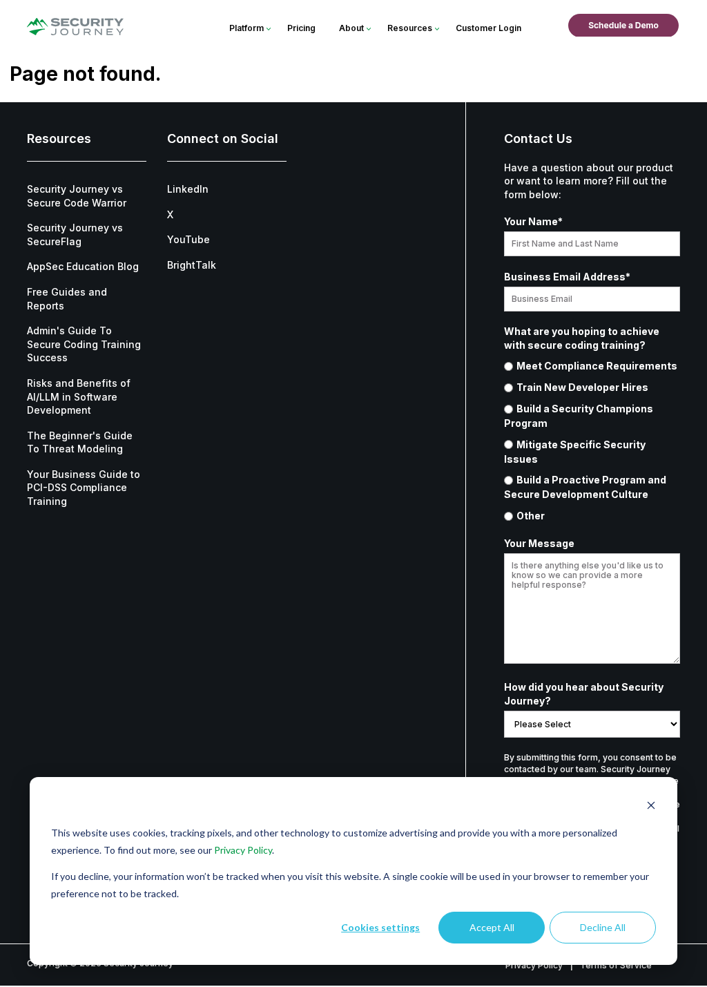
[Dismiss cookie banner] (651, 807)
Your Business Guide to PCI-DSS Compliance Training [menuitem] (83, 487)
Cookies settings (380, 927)
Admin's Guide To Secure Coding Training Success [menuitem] (84, 344)
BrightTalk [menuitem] (191, 265)
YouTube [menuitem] (188, 239)
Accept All (491, 927)
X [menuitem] (170, 214)
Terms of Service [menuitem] (616, 965)
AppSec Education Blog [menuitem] (83, 266)
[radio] (592, 365)
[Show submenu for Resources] (436, 29)
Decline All (603, 927)
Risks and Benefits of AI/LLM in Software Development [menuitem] (78, 396)
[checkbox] (592, 440)
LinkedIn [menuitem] (188, 189)
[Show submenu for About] (368, 29)
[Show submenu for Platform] (268, 29)
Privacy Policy (243, 850)
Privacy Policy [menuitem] (534, 965)
